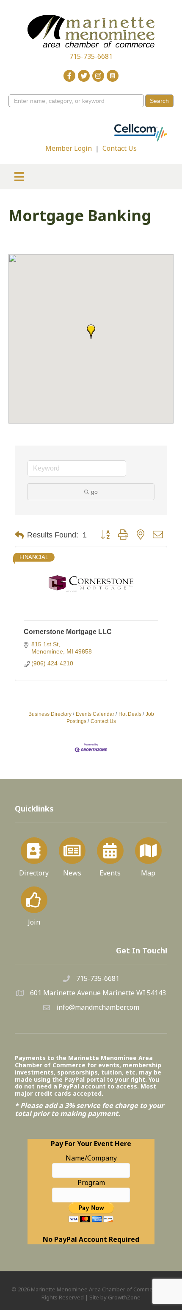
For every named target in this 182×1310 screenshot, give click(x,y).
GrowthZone (124, 1297)
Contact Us (119, 148)
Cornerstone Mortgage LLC (68, 631)
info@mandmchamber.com (97, 1007)
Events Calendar (95, 714)
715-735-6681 (91, 56)
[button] (91, 331)
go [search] (94, 491)
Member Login (68, 148)
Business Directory (50, 714)
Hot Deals (130, 714)
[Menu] (19, 176)
